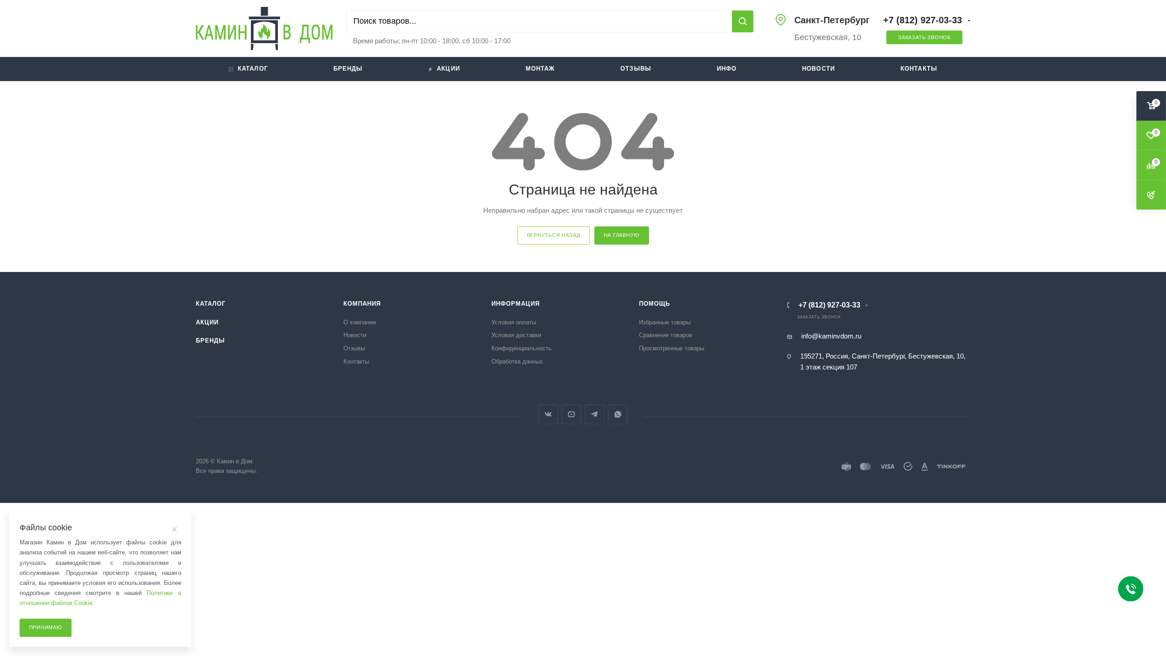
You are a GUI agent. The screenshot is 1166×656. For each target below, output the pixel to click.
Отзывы (635, 68)
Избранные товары (664, 322)
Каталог (253, 68)
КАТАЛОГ (210, 303)
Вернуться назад (553, 235)
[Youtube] (571, 414)
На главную (621, 235)
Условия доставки (516, 335)
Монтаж (540, 68)
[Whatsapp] (618, 414)
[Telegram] (594, 414)
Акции (448, 68)
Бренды (348, 68)
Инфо (727, 68)
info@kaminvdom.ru (831, 336)
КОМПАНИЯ (362, 303)
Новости (818, 68)
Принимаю (45, 627)
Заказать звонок (924, 37)
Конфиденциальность (521, 348)
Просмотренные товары (671, 348)
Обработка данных (517, 361)
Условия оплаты (513, 322)
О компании (359, 322)
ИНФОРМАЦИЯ (515, 303)
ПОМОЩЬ (654, 303)
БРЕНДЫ (210, 340)
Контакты (919, 68)
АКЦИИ (207, 322)
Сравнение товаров (665, 335)
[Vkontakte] (548, 414)
